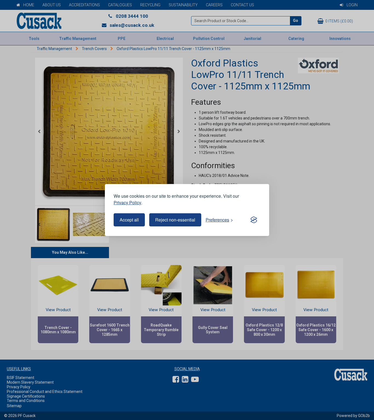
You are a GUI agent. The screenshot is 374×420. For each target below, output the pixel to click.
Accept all (129, 220)
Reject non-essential (175, 220)
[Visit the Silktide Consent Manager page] (253, 219)
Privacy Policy (127, 202)
